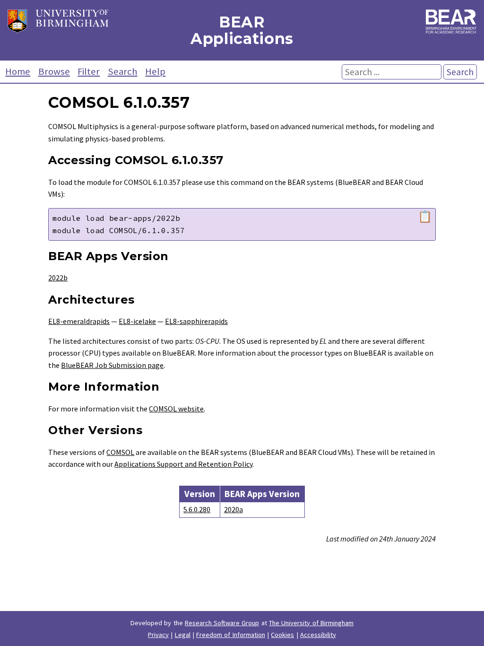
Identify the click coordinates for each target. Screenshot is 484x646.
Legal (182, 634)
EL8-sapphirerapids (196, 321)
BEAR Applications (242, 30)
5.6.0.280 (196, 509)
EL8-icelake (137, 321)
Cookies (282, 634)
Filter (89, 71)
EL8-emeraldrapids (79, 321)
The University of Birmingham (311, 623)
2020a (233, 509)
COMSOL (120, 452)
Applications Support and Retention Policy (183, 464)
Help (155, 71)
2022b (58, 277)
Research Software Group (222, 623)
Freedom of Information (230, 634)
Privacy (158, 634)
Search (123, 71)
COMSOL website (176, 408)
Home (17, 71)
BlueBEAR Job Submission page (112, 365)
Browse (54, 71)
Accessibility (318, 634)
